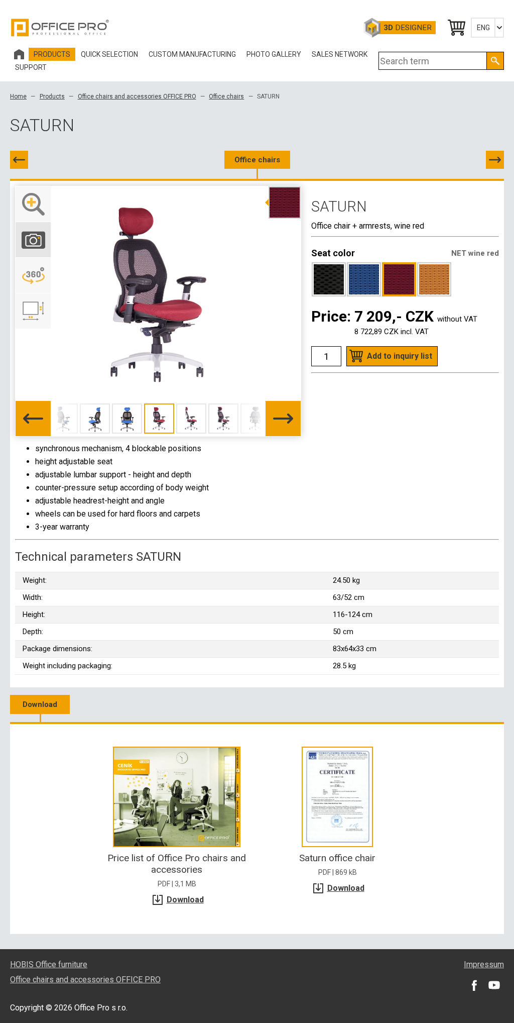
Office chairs (226, 96)
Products (52, 96)
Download (40, 704)
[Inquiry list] (456, 28)
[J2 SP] (495, 160)
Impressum (484, 964)
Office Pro (60, 28)
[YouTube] (494, 985)
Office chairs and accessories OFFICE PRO (137, 96)
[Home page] (19, 54)
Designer (407, 27)
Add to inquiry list (399, 356)
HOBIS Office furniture (48, 964)
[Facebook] (474, 985)
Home (18, 96)
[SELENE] (19, 160)
